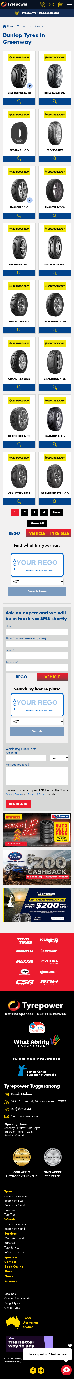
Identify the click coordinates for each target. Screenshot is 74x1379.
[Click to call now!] (42, 4)
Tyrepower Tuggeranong (40, 13)
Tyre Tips (9, 1215)
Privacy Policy (14, 794)
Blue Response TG (19, 93)
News (8, 1276)
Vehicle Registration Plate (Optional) (21, 751)
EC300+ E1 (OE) (19, 150)
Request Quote (18, 803)
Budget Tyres (12, 1303)
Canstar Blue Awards (17, 1298)
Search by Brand (14, 1205)
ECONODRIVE (55, 150)
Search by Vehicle (15, 1196)
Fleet (8, 1271)
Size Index (10, 1294)
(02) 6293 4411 (23, 1109)
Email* (10, 650)
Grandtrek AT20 (55, 321)
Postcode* (12, 662)
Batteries (9, 1243)
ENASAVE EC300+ (19, 264)
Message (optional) (17, 765)
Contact (10, 1262)
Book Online (13, 1267)
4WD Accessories (15, 1238)
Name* (10, 626)
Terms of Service (37, 794)
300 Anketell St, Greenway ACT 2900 (38, 1101)
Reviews (10, 1281)
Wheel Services (14, 1252)
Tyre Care (10, 1210)
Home (10, 26)
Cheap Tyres (12, 1308)
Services (10, 1233)
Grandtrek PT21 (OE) (55, 493)
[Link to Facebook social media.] (33, 1370)
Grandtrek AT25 (55, 378)
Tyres (8, 1191)
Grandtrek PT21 (19, 493)
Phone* (26, 638)
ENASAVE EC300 (55, 207)
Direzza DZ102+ (54, 93)
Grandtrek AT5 (55, 436)
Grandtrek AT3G (19, 436)
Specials (10, 1257)
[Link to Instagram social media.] (41, 1370)
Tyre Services (12, 1247)
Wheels (10, 1219)
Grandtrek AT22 (19, 378)
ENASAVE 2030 (19, 207)
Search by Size (13, 1201)
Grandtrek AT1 (19, 321)
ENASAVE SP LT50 (54, 264)
